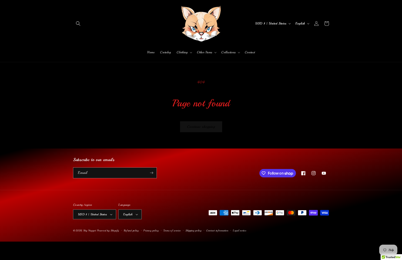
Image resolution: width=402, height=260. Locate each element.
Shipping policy (193, 230)
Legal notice (239, 230)
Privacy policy (151, 230)
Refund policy (131, 230)
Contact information (217, 230)
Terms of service (172, 230)
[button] (78, 23)
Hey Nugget (89, 230)
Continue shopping (201, 127)
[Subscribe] (151, 172)
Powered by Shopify (108, 230)
